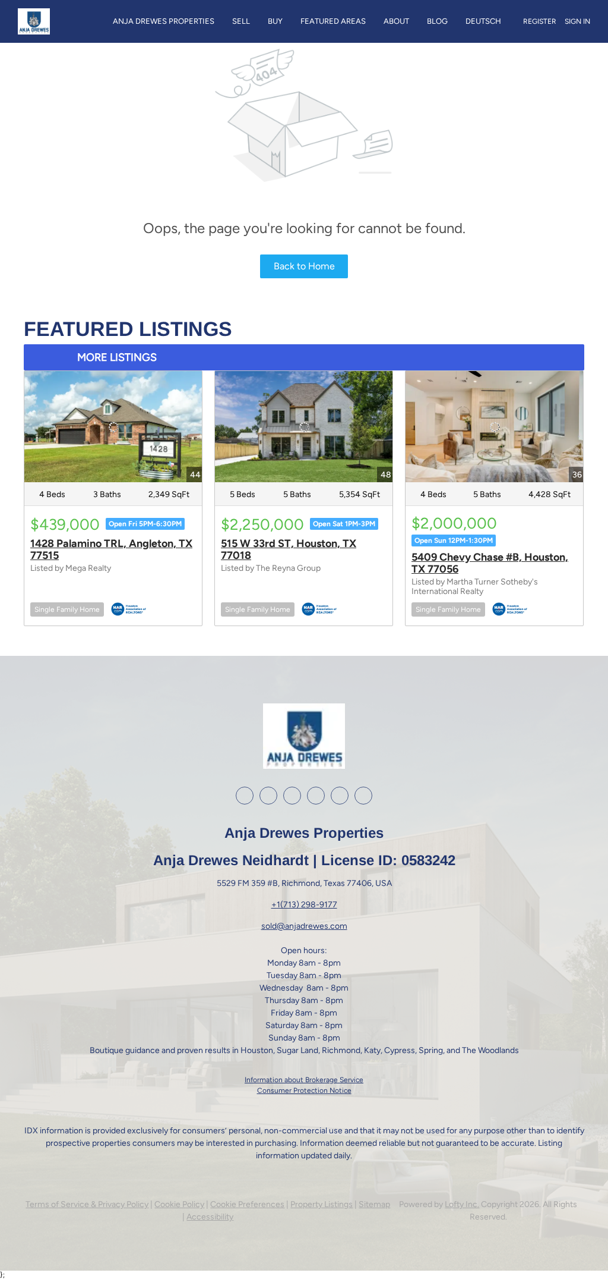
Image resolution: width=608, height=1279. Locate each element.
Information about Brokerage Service (304, 1080)
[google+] (340, 796)
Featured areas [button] (333, 21)
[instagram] (292, 796)
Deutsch (483, 21)
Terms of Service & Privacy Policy (87, 1204)
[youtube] (316, 796)
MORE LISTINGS (117, 357)
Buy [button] (275, 21)
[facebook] (245, 796)
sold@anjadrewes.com (304, 926)
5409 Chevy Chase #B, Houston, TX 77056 (489, 563)
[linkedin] (268, 796)
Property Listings (321, 1204)
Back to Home (304, 266)
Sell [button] (241, 21)
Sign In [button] (577, 21)
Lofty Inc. (462, 1204)
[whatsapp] (363, 796)
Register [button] (539, 21)
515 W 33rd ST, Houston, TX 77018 (288, 549)
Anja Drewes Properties (163, 21)
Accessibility (209, 1217)
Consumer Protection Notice (304, 1090)
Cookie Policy (179, 1204)
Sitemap (374, 1204)
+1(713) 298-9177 (304, 905)
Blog (437, 21)
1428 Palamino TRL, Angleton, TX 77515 (111, 549)
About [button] (396, 21)
